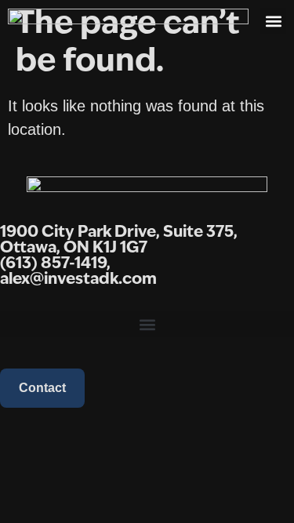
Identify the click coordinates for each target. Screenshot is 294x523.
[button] (273, 21)
